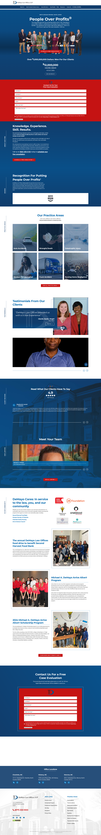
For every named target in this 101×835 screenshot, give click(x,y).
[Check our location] (17, 782)
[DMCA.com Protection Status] (17, 820)
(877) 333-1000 (21, 810)
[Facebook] (13, 817)
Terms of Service (53, 116)
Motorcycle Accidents (72, 805)
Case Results (52, 7)
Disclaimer (47, 810)
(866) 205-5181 (25, 152)
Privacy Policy (45, 116)
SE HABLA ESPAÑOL (76, 7)
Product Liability (71, 823)
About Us (22, 7)
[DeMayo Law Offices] (23, 2)
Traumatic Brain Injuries (72, 820)
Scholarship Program (49, 802)
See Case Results (50, 74)
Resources (62, 7)
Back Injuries (70, 810)
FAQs (58, 7)
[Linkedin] (17, 817)
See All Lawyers (50, 479)
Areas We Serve (44, 7)
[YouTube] (24, 817)
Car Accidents (70, 800)
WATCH (49, 324)
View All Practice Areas (50, 285)
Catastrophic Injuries (72, 808)
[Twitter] (20, 817)
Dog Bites (69, 813)
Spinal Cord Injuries (71, 818)
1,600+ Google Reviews (36, 41)
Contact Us (69, 7)
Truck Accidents (71, 802)
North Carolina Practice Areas (32, 7)
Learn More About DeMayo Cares (50, 655)
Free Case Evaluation (18, 119)
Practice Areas (48, 800)
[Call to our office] (14, 782)
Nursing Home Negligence (73, 815)
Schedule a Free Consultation (50, 51)
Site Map (47, 808)
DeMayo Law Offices (48, 832)
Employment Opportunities (51, 805)
